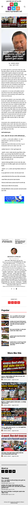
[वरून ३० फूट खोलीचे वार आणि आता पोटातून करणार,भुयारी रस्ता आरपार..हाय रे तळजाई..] (5, 316)
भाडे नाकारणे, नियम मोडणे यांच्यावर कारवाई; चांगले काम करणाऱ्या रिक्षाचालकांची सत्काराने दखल (12, 453)
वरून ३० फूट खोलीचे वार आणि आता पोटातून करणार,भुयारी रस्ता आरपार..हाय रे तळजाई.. (17, 316)
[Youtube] (16, 288)
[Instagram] (6, 471)
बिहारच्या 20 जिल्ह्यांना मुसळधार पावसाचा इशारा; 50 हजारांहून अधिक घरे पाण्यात (13, 402)
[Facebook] (11, 288)
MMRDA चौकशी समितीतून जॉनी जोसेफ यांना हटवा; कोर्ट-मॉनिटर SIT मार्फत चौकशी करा (13, 377)
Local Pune (14, 49)
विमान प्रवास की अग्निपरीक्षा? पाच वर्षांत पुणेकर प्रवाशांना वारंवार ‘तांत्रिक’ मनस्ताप (18, 330)
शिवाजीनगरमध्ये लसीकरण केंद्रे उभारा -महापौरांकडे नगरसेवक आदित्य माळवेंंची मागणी (20, 242)
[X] (14, 288)
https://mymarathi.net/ (14, 258)
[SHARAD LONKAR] (14, 251)
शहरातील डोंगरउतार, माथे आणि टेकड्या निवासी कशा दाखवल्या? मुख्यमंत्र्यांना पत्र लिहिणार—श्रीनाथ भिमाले (18, 343)
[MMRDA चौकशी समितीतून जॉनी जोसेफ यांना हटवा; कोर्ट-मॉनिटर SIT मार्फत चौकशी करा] (14, 22)
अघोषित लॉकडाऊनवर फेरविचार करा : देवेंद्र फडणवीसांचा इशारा (7, 242)
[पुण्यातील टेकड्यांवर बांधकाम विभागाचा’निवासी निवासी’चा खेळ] (5, 336)
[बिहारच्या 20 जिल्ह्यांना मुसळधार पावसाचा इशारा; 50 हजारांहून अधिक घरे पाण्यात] (14, 391)
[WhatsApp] (18, 302)
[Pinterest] (15, 302)
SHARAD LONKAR (15, 63)
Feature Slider (4, 483)
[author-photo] (2, 379)
